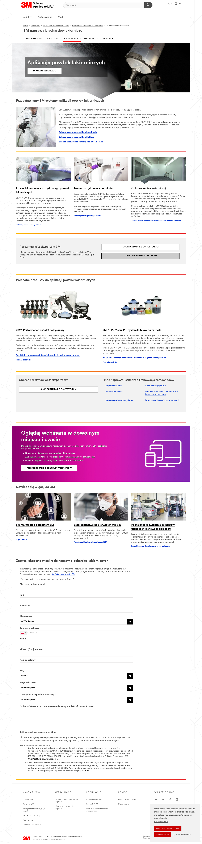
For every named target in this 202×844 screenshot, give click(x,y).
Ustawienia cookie (74, 836)
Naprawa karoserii (113, 385)
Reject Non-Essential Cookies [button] (167, 828)
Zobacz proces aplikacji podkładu (87, 216)
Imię (22, 595)
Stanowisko (26, 616)
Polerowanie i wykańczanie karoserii (161, 400)
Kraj (22, 670)
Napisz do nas (21, 540)
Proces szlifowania (113, 392)
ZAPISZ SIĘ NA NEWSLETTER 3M (140, 256)
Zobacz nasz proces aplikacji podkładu (78, 132)
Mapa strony (123, 804)
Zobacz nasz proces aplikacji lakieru (76, 137)
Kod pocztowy (27, 660)
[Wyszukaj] (148, 5)
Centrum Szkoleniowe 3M (33, 825)
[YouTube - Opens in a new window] (163, 799)
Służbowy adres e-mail (32, 584)
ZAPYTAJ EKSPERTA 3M (44, 71)
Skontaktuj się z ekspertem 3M (35, 525)
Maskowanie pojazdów (155, 385)
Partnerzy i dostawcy (31, 815)
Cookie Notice (161, 822)
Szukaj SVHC (92, 804)
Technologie (28, 820)
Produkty (27, 17)
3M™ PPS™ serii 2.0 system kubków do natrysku (132, 330)
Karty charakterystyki (95, 799)
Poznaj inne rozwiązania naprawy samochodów (150, 546)
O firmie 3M (28, 799)
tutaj (87, 771)
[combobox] (23, 633)
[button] (182, 834)
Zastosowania (45, 17)
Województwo (27, 682)
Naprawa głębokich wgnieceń (119, 400)
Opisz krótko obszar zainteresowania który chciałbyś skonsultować (57, 706)
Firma (23, 639)
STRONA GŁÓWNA (32, 39)
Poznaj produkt (23, 360)
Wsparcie (105, 39)
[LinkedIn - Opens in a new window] (155, 799)
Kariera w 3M (28, 804)
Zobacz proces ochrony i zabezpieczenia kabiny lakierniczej (156, 221)
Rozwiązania (71, 39)
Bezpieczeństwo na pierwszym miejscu (97, 525)
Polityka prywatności (58, 836)
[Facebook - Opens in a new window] (170, 799)
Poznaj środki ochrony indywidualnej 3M (90, 542)
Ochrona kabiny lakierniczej (148, 188)
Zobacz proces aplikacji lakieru (28, 225)
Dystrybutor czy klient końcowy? (38, 694)
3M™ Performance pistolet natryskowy (40, 330)
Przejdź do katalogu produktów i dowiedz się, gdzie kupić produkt (48, 355)
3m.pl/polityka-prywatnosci (40, 759)
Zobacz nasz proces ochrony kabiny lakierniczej (82, 142)
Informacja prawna (40, 836)
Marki (61, 17)
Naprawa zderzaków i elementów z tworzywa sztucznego (161, 393)
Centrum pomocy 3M (127, 799)
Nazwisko (25, 606)
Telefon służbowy (29, 628)
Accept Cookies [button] (162, 835)
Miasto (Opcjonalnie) (31, 649)
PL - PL (171, 4)
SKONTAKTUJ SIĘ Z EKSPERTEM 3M (141, 247)
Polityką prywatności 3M (63, 574)
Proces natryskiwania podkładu (93, 188)
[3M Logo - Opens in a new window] (38, 5)
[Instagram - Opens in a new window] (177, 799)
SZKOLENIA (89, 39)
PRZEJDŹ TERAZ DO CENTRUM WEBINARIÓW (49, 468)
